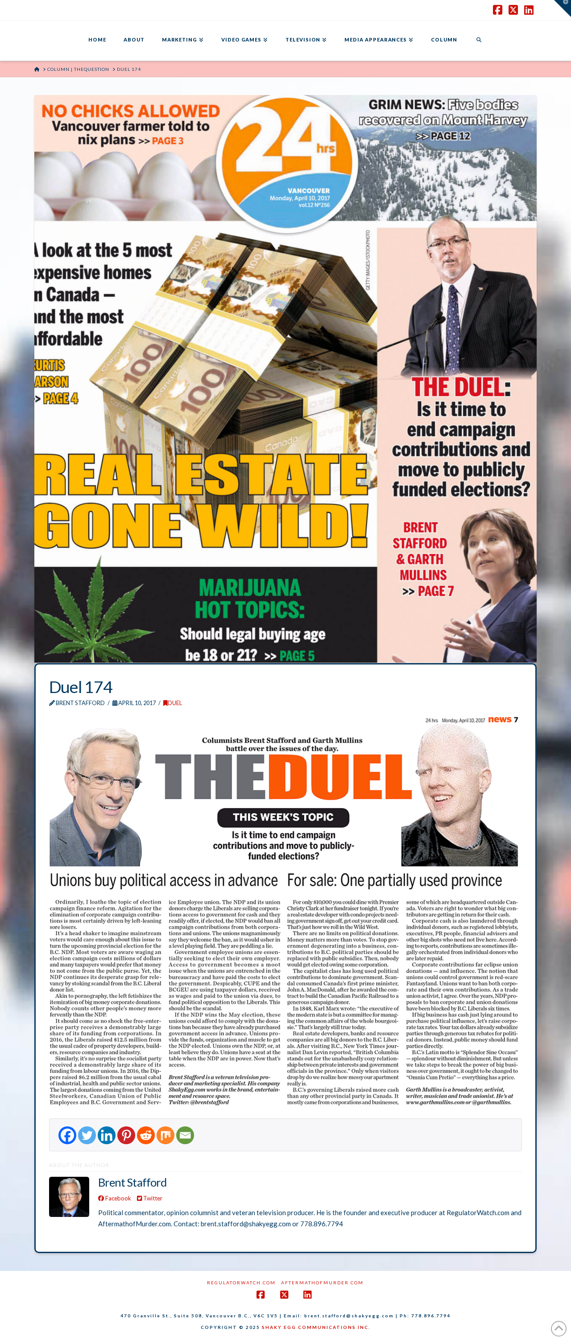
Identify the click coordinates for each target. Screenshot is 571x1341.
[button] (562, 8)
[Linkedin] (107, 1135)
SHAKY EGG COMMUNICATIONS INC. (316, 1327)
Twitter (152, 1198)
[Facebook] (67, 1135)
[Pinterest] (126, 1135)
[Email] (185, 1135)
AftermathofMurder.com (322, 1282)
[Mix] (165, 1135)
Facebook (117, 1198)
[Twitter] (87, 1135)
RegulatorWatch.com (241, 1282)
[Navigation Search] (479, 41)
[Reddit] (146, 1135)
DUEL (175, 702)
